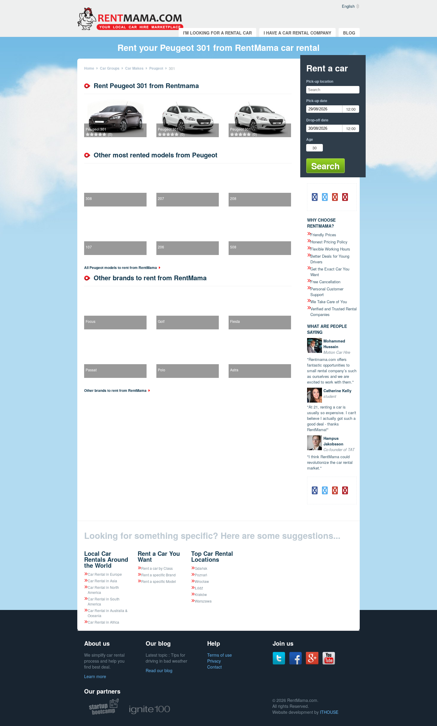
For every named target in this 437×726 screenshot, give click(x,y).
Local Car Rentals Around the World (106, 559)
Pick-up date (316, 100)
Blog (349, 33)
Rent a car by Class (157, 568)
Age (309, 139)
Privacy (214, 661)
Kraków (201, 594)
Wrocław (202, 581)
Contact (214, 667)
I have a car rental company (297, 33)
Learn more (95, 676)
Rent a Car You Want (159, 556)
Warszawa (203, 600)
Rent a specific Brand (158, 574)
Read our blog (159, 670)
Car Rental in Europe (105, 574)
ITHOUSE (329, 712)
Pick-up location (319, 81)
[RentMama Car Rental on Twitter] (279, 663)
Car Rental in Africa (103, 622)
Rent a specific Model (158, 581)
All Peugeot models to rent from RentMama (120, 267)
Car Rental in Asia (102, 580)
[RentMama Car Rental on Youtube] (329, 663)
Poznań (201, 574)
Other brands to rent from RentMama (115, 390)
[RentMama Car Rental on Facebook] (295, 663)
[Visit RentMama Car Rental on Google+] (312, 663)
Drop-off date (317, 120)
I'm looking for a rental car (217, 33)
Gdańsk (201, 568)
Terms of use (219, 655)
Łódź (199, 587)
